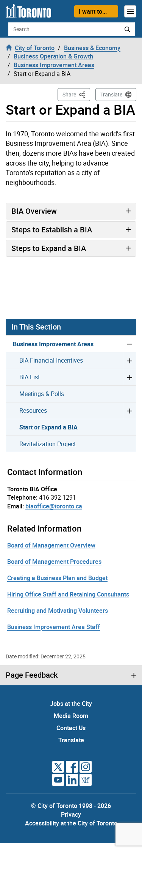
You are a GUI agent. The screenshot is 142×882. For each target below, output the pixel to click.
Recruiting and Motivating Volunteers (57, 610)
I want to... (93, 11)
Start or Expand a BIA (48, 427)
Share (76, 94)
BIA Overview (34, 211)
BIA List (29, 377)
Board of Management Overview (51, 545)
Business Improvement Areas (53, 344)
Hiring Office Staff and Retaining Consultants (68, 594)
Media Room (71, 716)
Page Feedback (32, 675)
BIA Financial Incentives (51, 360)
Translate (111, 94)
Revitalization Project (47, 444)
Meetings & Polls (41, 394)
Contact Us (71, 728)
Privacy (71, 814)
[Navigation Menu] (130, 11)
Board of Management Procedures (54, 561)
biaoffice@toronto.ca (53, 506)
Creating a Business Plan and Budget (57, 578)
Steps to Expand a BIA (48, 248)
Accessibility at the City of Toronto (71, 823)
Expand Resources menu (129, 410)
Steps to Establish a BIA (51, 229)
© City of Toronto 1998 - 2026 (71, 806)
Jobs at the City (71, 703)
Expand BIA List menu (129, 377)
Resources (33, 410)
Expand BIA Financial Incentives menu (129, 360)
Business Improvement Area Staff (53, 627)
